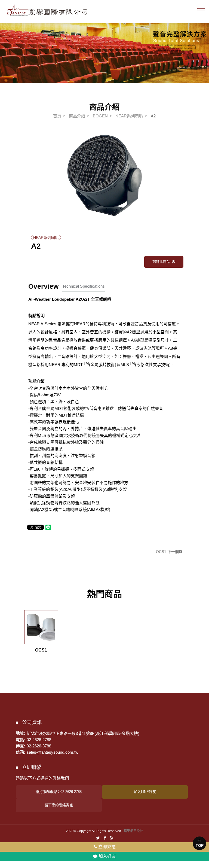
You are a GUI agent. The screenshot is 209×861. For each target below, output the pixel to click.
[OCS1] (41, 627)
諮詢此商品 (161, 262)
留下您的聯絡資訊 (59, 805)
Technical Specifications (83, 286)
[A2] (104, 175)
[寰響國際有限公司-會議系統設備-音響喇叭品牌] (104, 49)
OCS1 (167, 551)
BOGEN (100, 116)
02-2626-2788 (39, 739)
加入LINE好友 (145, 792)
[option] (104, 175)
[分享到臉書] (104, 838)
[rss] (112, 838)
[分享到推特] (98, 838)
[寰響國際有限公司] (47, 10)
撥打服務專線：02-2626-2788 (59, 792)
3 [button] (112, 211)
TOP (200, 845)
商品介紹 (77, 116)
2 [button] (104, 211)
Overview (43, 286)
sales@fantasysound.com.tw (52, 752)
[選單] (201, 12)
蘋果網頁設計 (133, 831)
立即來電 (106, 846)
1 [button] (96, 211)
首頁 (57, 116)
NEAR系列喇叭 (129, 116)
